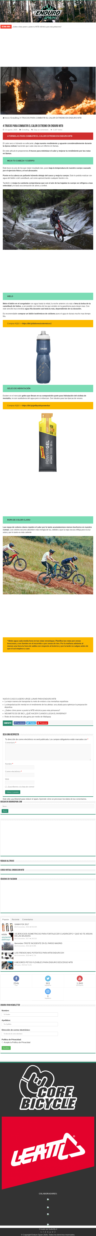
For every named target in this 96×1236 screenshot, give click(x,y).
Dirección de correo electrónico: (16, 1030)
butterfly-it (53, 1229)
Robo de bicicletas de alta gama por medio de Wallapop (28, 717)
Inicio (7, 118)
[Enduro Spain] (48, 11)
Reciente (15, 920)
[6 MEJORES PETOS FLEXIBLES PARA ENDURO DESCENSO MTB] (7, 965)
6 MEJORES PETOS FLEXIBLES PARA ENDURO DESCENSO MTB (44, 962)
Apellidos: (6, 1020)
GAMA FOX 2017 (22, 924)
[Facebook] (43, 1232)
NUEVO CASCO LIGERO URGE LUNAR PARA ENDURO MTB (29, 699)
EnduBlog (15, 118)
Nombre (9, 764)
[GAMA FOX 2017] (7, 927)
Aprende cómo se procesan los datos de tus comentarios (62, 799)
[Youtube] (50, 1232)
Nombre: (5, 1011)
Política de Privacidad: (11, 1040)
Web (7, 779)
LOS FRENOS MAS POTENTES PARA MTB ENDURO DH (39, 953)
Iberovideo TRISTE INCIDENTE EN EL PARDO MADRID (38, 943)
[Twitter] (45, 1232)
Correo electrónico (13, 772)
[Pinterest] (48, 1232)
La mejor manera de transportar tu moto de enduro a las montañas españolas (36, 701)
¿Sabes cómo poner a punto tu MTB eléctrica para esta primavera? (37, 27)
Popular (5, 920)
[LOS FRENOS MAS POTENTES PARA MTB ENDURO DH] (7, 956)
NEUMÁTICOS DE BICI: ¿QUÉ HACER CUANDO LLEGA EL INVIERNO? (35, 714)
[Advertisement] (48, 49)
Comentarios (27, 920)
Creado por (44, 1229)
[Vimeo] (53, 1232)
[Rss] (41, 1232)
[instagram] (55, 1232)
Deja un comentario (41, 130)
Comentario (10, 743)
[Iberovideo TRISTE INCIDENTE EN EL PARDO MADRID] (7, 946)
